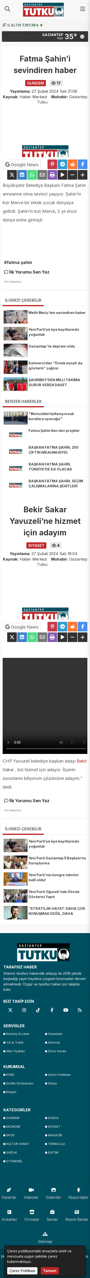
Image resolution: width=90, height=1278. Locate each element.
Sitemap (45, 1241)
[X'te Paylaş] (12, 175)
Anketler (9, 1219)
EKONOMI (13, 1126)
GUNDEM (12, 1118)
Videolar (31, 1197)
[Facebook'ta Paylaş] (82, 164)
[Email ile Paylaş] (42, 175)
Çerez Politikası (59, 1074)
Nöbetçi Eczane (17, 1034)
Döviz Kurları (57, 1051)
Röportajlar (78, 1197)
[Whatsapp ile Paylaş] (32, 175)
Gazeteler (55, 1034)
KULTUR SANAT (17, 1144)
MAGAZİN (55, 1135)
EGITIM (53, 1152)
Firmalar (32, 1219)
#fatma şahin (18, 262)
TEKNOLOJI (56, 1144)
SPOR (10, 1135)
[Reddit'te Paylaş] (72, 164)
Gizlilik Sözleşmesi (19, 1083)
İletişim (11, 1092)
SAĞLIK (11, 1152)
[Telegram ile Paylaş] (62, 164)
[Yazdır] (52, 175)
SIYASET (54, 1126)
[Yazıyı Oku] (62, 175)
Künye (52, 1083)
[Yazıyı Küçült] (72, 175)
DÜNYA (53, 1118)
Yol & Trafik (15, 1042)
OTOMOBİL (14, 1161)
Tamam (49, 1271)
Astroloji (54, 1042)
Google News (24, 164)
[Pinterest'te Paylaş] (52, 164)
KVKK (10, 1074)
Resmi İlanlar (77, 1219)
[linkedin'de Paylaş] (22, 175)
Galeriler (53, 1197)
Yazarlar (9, 1197)
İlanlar (52, 1219)
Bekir (82, 761)
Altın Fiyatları (15, 1051)
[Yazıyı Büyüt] (82, 175)
